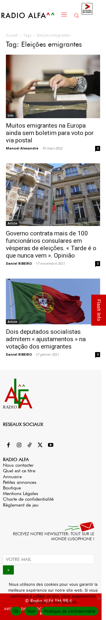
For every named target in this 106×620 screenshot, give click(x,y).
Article (12, 223)
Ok (16, 611)
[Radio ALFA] (29, 15)
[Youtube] (50, 445)
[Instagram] (19, 445)
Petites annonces (20, 482)
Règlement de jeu (21, 505)
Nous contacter (18, 465)
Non (31, 611)
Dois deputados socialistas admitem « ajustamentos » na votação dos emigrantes (46, 339)
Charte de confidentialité (28, 499)
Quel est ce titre (19, 470)
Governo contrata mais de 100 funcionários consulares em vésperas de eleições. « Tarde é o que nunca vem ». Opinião (51, 244)
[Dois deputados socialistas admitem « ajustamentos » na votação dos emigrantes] (53, 301)
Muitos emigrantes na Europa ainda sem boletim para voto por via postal (50, 133)
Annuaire (12, 476)
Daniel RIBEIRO (19, 263)
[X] (40, 445)
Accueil (12, 35)
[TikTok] (29, 445)
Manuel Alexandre (22, 148)
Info (11, 115)
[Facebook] (8, 445)
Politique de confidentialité (69, 611)
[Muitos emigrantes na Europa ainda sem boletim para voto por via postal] (53, 86)
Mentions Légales (20, 493)
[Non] (99, 598)
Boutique (12, 488)
